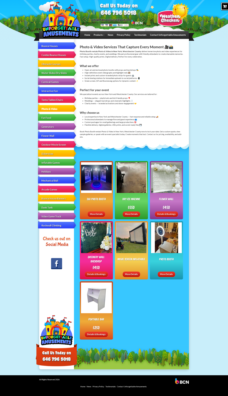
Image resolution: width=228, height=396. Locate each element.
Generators (47, 126)
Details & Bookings (166, 214)
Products (98, 35)
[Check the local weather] (173, 14)
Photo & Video (49, 108)
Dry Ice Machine (131, 199)
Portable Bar (96, 319)
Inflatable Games (50, 162)
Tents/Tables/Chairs (52, 99)
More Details (96, 214)
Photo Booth (166, 259)
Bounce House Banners (53, 198)
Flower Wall (47, 135)
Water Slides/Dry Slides (54, 73)
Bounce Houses (49, 46)
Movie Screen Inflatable (131, 259)
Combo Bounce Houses (53, 55)
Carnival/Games (50, 82)
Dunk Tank (47, 207)
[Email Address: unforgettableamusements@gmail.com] (111, 20)
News (110, 35)
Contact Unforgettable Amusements (168, 35)
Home (87, 35)
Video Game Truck (51, 216)
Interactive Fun (49, 91)
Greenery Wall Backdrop (96, 259)
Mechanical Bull (49, 180)
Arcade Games (49, 189)
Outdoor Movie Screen (53, 144)
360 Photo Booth (96, 199)
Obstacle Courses (50, 64)
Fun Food (46, 117)
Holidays (46, 171)
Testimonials (140, 35)
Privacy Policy (123, 35)
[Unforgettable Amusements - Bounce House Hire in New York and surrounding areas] (61, 20)
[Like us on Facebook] (56, 263)
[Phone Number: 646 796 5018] (118, 13)
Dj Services (47, 153)
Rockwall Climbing (51, 225)
